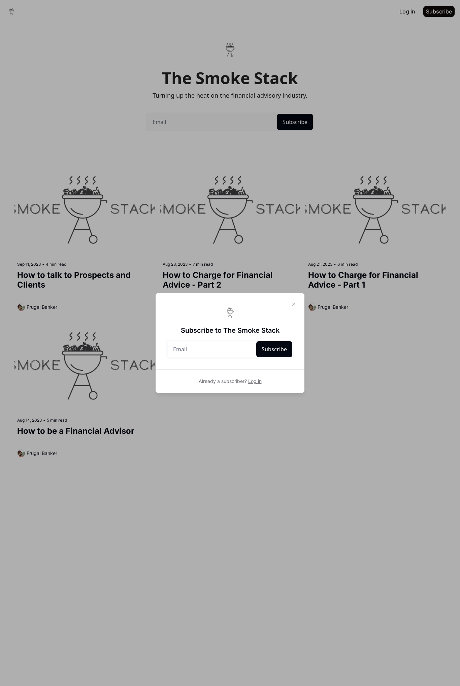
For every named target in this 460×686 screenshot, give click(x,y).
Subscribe (274, 349)
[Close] (293, 304)
